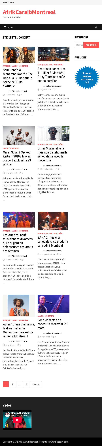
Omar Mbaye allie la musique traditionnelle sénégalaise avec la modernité (52, 154)
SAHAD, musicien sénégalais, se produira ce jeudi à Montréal (53, 241)
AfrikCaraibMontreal (29, 12)
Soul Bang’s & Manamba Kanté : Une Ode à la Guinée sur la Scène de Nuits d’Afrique (18, 78)
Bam (66, 441)
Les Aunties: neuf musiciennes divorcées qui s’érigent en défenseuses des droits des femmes (18, 243)
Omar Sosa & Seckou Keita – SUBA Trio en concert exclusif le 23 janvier (17, 158)
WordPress (56, 441)
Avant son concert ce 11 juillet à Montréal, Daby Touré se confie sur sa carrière (51, 75)
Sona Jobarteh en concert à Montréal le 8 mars (53, 324)
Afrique (6, 66)
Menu (10, 27)
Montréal (23, 66)
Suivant (36, 384)
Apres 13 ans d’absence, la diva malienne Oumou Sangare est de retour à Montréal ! (19, 330)
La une (14, 66)
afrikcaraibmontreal (19, 91)
